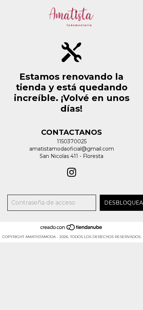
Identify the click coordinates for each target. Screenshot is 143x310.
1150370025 (72, 141)
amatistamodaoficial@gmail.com (71, 148)
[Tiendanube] (72, 229)
